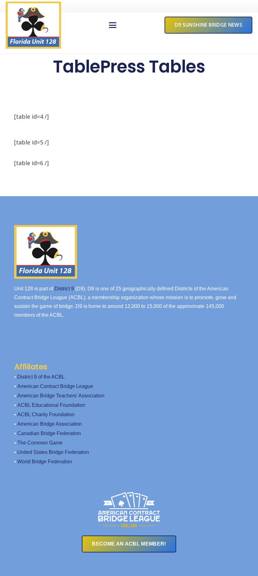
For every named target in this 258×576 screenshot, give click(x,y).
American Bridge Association (49, 424)
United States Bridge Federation (53, 452)
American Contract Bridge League (55, 386)
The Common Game (40, 442)
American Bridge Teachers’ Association (60, 395)
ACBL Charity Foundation (46, 414)
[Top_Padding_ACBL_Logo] (129, 505)
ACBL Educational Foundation (51, 405)
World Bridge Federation (44, 461)
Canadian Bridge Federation (49, 433)
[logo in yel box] (33, 25)
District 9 (64, 288)
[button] (112, 25)
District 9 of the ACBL (41, 377)
